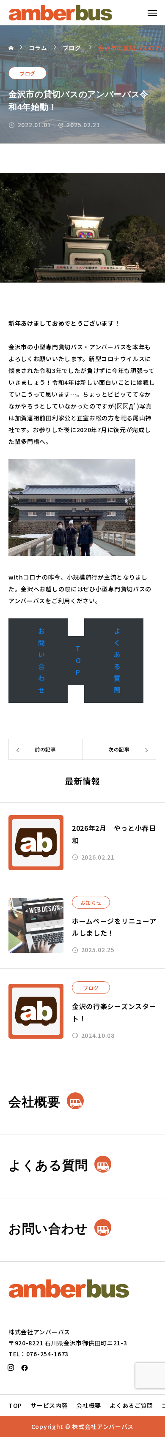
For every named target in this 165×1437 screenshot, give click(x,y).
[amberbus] (60, 12)
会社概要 (88, 1405)
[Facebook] (25, 1368)
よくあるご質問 (131, 1405)
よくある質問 (117, 660)
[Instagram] (11, 1368)
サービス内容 (49, 1405)
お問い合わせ (41, 660)
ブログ (27, 73)
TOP (78, 660)
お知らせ (91, 902)
